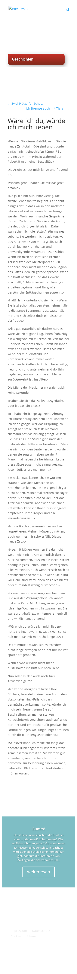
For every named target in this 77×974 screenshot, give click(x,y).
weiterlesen (38, 872)
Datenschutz (41, 931)
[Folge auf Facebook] (65, 951)
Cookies (16, 936)
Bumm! (38, 828)
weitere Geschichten (32, 89)
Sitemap (32, 936)
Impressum (19, 931)
